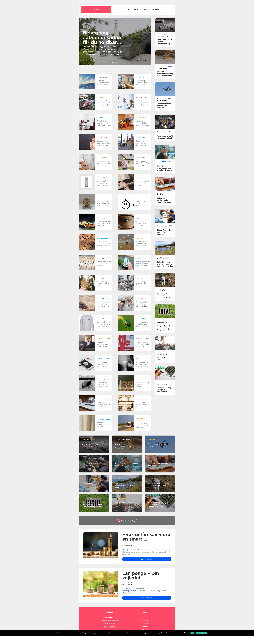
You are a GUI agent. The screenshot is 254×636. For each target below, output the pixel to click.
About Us (136, 10)
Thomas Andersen (163, 354)
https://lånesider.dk (133, 591)
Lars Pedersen (141, 61)
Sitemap (145, 629)
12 (135, 520)
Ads (128, 10)
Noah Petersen (127, 545)
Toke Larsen (161, 290)
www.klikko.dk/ (111, 630)
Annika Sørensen (162, 36)
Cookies (146, 10)
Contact (155, 10)
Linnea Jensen (162, 133)
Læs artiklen (146, 559)
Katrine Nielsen (162, 322)
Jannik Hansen (162, 100)
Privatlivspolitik (201, 633)
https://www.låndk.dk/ (131, 550)
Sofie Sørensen (162, 384)
